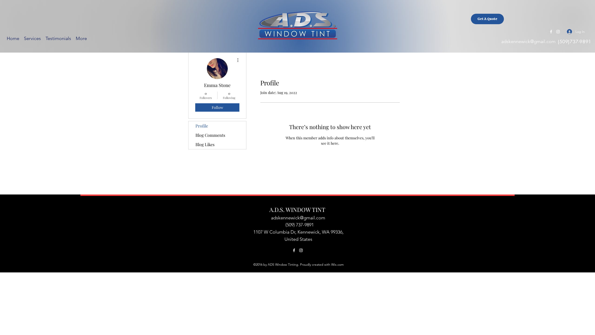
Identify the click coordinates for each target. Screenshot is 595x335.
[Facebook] (551, 31)
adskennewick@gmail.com (528, 41)
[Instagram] (558, 31)
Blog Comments (210, 135)
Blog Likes (205, 144)
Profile (201, 126)
